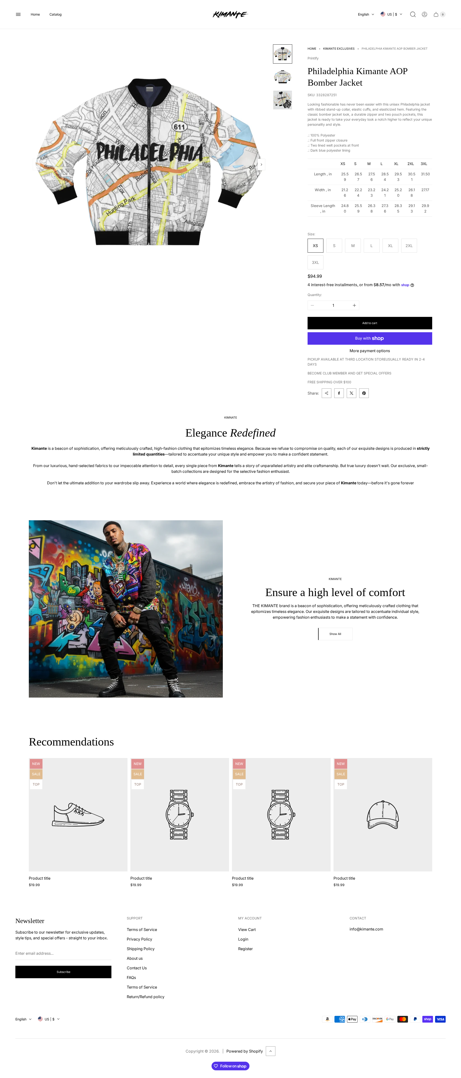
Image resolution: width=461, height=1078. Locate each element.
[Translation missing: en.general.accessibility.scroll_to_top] (270, 1051)
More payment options (370, 351)
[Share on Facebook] (339, 393)
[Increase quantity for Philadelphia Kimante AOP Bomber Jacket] (354, 305)
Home (312, 48)
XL (390, 245)
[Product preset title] (78, 814)
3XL (315, 262)
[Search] (413, 14)
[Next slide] (261, 164)
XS (315, 245)
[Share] (326, 393)
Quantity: (315, 295)
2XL (409, 245)
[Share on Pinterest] (364, 393)
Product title (39, 878)
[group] (282, 54)
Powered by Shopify (244, 1051)
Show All (335, 634)
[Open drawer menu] (18, 14)
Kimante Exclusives (339, 48)
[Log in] (424, 14)
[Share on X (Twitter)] (351, 393)
